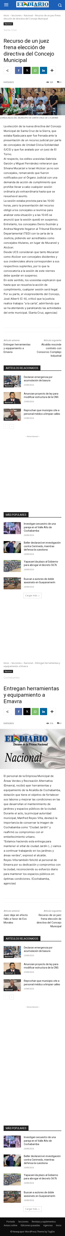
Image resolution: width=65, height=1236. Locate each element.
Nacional (28, 15)
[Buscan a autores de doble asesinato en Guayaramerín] (12, 583)
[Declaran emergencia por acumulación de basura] (12, 381)
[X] (27, 70)
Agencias (48, 1225)
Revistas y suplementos (44, 1221)
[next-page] (11, 426)
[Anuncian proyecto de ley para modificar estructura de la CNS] (12, 398)
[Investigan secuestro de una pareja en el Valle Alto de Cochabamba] (12, 528)
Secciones (16, 15)
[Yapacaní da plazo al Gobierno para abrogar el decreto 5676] (12, 566)
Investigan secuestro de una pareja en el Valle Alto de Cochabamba (40, 527)
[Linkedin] (43, 70)
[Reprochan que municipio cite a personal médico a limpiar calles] (12, 415)
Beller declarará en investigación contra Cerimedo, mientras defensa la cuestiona (42, 546)
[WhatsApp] (35, 70)
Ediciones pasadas (30, 1225)
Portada (10, 1221)
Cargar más (31, 595)
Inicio (6, 15)
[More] (52, 70)
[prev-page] (6, 426)
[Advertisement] (32, 470)
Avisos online (10, 1225)
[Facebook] (18, 70)
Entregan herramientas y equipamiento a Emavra (17, 348)
